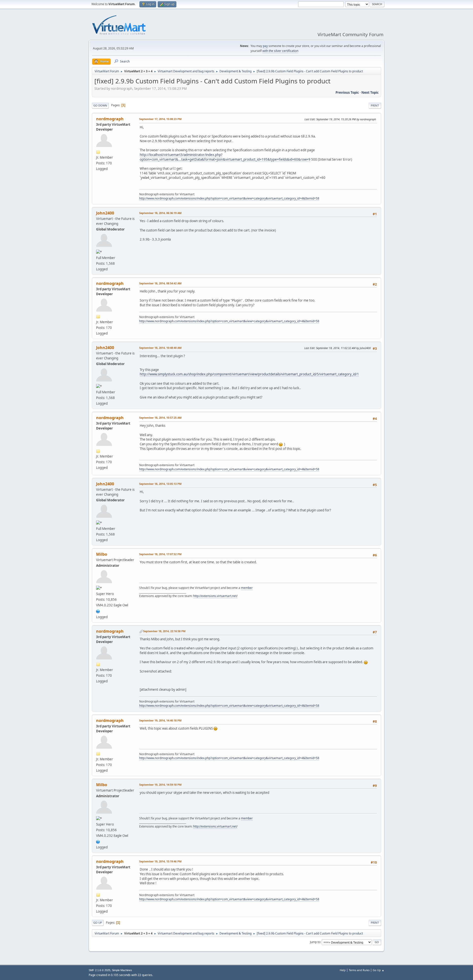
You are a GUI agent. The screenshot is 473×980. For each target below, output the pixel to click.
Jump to (315, 942)
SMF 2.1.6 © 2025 (99, 970)
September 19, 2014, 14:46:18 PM (160, 720)
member (247, 588)
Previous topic (347, 92)
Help (343, 970)
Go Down (100, 105)
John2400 (105, 213)
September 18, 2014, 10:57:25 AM (160, 417)
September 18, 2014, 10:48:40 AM (160, 348)
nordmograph (110, 119)
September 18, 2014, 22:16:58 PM (164, 631)
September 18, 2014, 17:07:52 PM (160, 554)
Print (375, 105)
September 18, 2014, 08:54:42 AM (160, 283)
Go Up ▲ (378, 970)
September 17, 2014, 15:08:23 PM (160, 119)
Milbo (101, 554)
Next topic (370, 92)
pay (265, 46)
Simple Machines (122, 970)
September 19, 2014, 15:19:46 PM (160, 861)
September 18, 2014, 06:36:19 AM (160, 213)
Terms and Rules (359, 970)
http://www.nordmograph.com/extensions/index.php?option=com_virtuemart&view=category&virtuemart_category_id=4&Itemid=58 (229, 198)
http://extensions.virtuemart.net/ (215, 596)
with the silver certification (280, 51)
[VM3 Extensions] (98, 611)
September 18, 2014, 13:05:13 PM (160, 484)
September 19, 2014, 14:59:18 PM (160, 784)
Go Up (97, 922)
